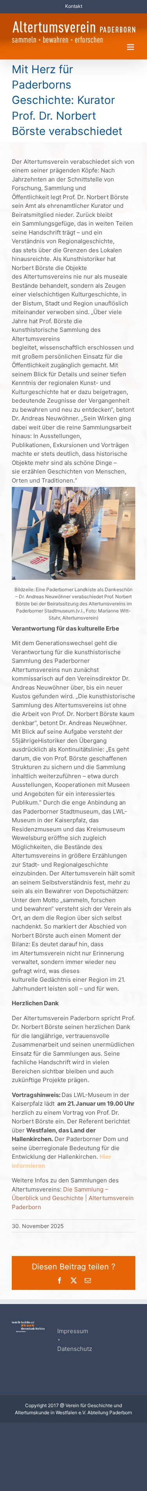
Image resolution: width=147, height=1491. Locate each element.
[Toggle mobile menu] (131, 47)
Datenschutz (74, 1348)
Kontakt (73, 6)
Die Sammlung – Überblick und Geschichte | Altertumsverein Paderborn (73, 1198)
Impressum (72, 1331)
